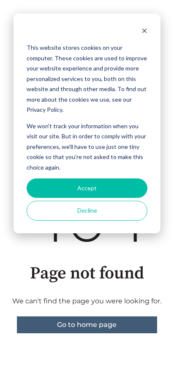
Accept (87, 188)
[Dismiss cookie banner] (144, 32)
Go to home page (87, 325)
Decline (87, 210)
